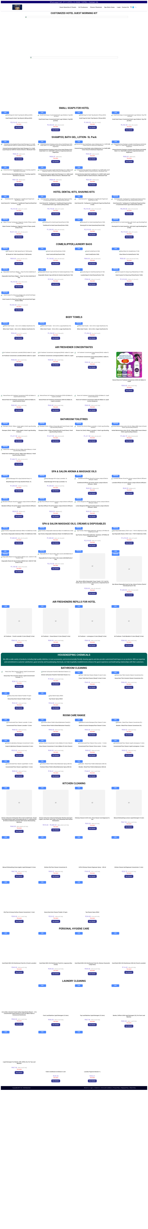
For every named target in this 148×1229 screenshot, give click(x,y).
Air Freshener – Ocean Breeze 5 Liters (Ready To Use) (55, 588)
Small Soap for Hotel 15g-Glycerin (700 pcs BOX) (92, 118)
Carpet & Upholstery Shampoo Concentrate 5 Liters (19, 698)
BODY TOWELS (74, 317)
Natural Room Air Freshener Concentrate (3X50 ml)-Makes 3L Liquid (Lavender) (55, 400)
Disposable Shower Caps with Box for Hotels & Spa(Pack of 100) (55, 275)
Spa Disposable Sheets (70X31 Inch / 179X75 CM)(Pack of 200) (129, 534)
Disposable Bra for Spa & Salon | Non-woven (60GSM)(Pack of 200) (55, 558)
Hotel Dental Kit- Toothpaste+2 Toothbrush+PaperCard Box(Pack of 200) (92, 203)
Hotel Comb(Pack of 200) (92, 254)
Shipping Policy (124, 1019)
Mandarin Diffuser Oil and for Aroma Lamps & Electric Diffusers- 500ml (19, 506)
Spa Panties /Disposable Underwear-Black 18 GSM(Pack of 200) (55, 534)
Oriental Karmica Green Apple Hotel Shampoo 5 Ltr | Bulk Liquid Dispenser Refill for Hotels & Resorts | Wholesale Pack (55, 174)
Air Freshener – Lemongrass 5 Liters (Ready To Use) (92, 588)
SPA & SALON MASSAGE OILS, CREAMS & (74, 523)
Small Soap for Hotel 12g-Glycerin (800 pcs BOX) (19, 118)
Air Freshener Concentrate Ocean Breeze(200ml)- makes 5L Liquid (92, 357)
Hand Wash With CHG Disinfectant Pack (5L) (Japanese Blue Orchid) (55, 895)
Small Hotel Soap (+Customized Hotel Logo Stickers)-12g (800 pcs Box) (56, 120)
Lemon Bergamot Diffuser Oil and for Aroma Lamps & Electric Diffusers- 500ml (92, 506)
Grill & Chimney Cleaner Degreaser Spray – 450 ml (92, 798)
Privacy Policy (116, 1019)
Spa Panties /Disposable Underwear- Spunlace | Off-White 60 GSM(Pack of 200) (92, 535)
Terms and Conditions (106, 1019)
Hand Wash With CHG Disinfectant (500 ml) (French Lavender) (129, 894)
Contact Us (96, 1019)
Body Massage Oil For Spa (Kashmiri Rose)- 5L (18, 481)
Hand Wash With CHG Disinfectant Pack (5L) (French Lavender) (19, 894)
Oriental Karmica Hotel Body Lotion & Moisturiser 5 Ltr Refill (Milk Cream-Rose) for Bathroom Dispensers (92, 149)
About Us (86, 1019)
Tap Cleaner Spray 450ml (56, 651)
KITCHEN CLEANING (74, 735)
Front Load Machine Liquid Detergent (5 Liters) (56, 947)
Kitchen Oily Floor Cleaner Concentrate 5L (55, 798)
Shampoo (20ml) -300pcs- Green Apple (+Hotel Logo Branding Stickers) (19, 431)
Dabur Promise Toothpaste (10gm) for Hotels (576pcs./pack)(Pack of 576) (18, 227)
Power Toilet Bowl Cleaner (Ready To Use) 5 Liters (92, 630)
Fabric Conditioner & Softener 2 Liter (56, 1003)
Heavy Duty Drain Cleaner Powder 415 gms (19, 651)
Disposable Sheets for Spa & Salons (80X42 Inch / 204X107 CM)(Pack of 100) (19, 561)
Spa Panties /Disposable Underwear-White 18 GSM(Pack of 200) (18, 534)
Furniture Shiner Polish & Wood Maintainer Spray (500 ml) (55, 719)
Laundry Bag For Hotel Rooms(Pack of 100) (92, 275)
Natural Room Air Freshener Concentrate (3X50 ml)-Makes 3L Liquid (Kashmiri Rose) (19, 400)
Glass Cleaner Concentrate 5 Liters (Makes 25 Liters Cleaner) (55, 698)
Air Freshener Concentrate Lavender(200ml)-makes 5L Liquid (19, 355)
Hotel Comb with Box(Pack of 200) (55, 254)
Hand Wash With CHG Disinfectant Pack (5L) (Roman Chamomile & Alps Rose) (92, 895)
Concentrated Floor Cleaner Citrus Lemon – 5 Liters (92, 698)
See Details (19, 127)
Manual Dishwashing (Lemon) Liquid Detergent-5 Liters (129, 746)
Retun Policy (133, 1019)
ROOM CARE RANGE (74, 667)
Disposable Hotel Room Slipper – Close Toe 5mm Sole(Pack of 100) (19, 276)
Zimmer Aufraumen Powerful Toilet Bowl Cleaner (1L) (55, 627)
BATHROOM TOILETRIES (74, 419)
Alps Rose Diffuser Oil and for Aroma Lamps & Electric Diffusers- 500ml (55, 506)
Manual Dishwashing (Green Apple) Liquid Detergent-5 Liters (19, 798)
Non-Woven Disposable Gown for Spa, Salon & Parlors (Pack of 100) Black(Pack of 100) (129, 561)
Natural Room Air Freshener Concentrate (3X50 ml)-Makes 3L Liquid (129, 380)
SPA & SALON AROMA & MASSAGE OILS (74, 471)
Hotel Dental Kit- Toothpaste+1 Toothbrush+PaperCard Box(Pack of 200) (18, 203)
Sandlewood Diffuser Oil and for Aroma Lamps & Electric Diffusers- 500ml (92, 483)
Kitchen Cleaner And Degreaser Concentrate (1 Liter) (129, 798)
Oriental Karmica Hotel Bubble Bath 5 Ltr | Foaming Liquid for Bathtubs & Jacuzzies (18, 174)
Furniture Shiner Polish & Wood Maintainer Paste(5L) (55, 678)
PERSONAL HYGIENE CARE (74, 860)
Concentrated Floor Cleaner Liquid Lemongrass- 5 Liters (129, 698)
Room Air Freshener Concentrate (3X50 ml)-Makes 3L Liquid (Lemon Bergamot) (92, 400)
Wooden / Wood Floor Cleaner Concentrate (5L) (129, 678)
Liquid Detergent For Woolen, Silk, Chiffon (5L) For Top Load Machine (19, 994)
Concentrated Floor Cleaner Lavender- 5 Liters (19, 678)
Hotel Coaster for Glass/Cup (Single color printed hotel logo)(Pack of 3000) (18, 300)
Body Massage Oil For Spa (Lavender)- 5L (55, 481)
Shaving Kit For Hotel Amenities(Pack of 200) (92, 225)
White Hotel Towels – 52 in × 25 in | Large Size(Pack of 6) (55, 329)
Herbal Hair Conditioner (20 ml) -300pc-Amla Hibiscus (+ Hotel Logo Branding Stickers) (19, 454)
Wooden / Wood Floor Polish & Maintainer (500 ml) (92, 719)
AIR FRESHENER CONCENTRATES (74, 347)
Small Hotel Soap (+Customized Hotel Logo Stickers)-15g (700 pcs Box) (129, 120)
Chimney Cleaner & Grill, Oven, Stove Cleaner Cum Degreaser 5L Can (92, 747)
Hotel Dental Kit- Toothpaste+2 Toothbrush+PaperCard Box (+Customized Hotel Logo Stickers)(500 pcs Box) (129, 203)
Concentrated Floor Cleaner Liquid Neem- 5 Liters (19, 719)
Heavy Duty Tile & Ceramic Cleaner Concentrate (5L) (129, 630)
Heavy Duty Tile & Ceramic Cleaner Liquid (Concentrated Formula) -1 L (19, 629)
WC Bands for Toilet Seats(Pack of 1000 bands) (19, 254)
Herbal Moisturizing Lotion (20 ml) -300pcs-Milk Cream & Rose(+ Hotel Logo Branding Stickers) (129, 431)
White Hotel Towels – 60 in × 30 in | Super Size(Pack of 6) (92, 329)
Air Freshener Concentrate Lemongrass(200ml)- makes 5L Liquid (55, 355)
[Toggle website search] (136, 7)
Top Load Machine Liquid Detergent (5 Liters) (92, 947)
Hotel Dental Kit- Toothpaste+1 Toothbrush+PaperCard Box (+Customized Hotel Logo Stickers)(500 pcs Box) (55, 203)
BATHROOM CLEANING (74, 620)
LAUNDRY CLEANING (74, 912)
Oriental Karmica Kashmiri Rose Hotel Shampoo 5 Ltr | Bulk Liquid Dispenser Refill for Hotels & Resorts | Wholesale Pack (18, 149)
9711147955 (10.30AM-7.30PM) (75, 2)
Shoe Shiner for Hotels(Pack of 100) (129, 254)
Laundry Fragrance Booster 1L (92, 1003)
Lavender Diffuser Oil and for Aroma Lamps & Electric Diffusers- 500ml (129, 483)
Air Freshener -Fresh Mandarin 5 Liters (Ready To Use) (129, 588)
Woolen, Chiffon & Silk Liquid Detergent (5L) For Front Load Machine (129, 947)
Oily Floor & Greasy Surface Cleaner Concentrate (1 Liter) (19, 843)
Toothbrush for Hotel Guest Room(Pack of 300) (55, 225)
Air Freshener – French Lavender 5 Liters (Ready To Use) (19, 588)
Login (91, 1019)
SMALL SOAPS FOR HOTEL (74, 108)
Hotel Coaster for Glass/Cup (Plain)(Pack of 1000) (129, 275)
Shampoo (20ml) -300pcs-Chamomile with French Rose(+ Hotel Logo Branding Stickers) (55, 431)
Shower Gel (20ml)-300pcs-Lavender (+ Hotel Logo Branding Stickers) (92, 431)
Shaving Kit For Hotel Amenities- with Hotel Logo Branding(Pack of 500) (129, 227)
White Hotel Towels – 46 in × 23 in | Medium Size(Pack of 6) (19, 329)
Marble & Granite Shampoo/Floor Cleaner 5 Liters (92, 678)
